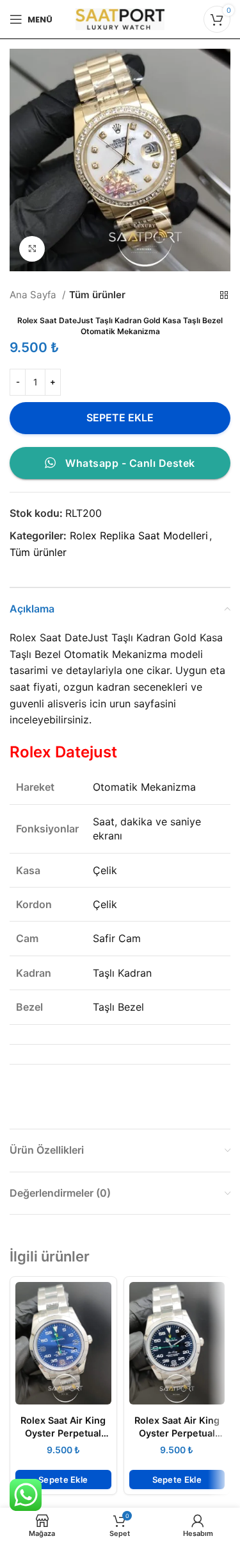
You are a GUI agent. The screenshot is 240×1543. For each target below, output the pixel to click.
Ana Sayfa (34, 295)
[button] (63, 1479)
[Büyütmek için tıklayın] (32, 249)
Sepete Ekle (120, 417)
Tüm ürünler (97, 295)
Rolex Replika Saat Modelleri (139, 535)
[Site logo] (120, 18)
